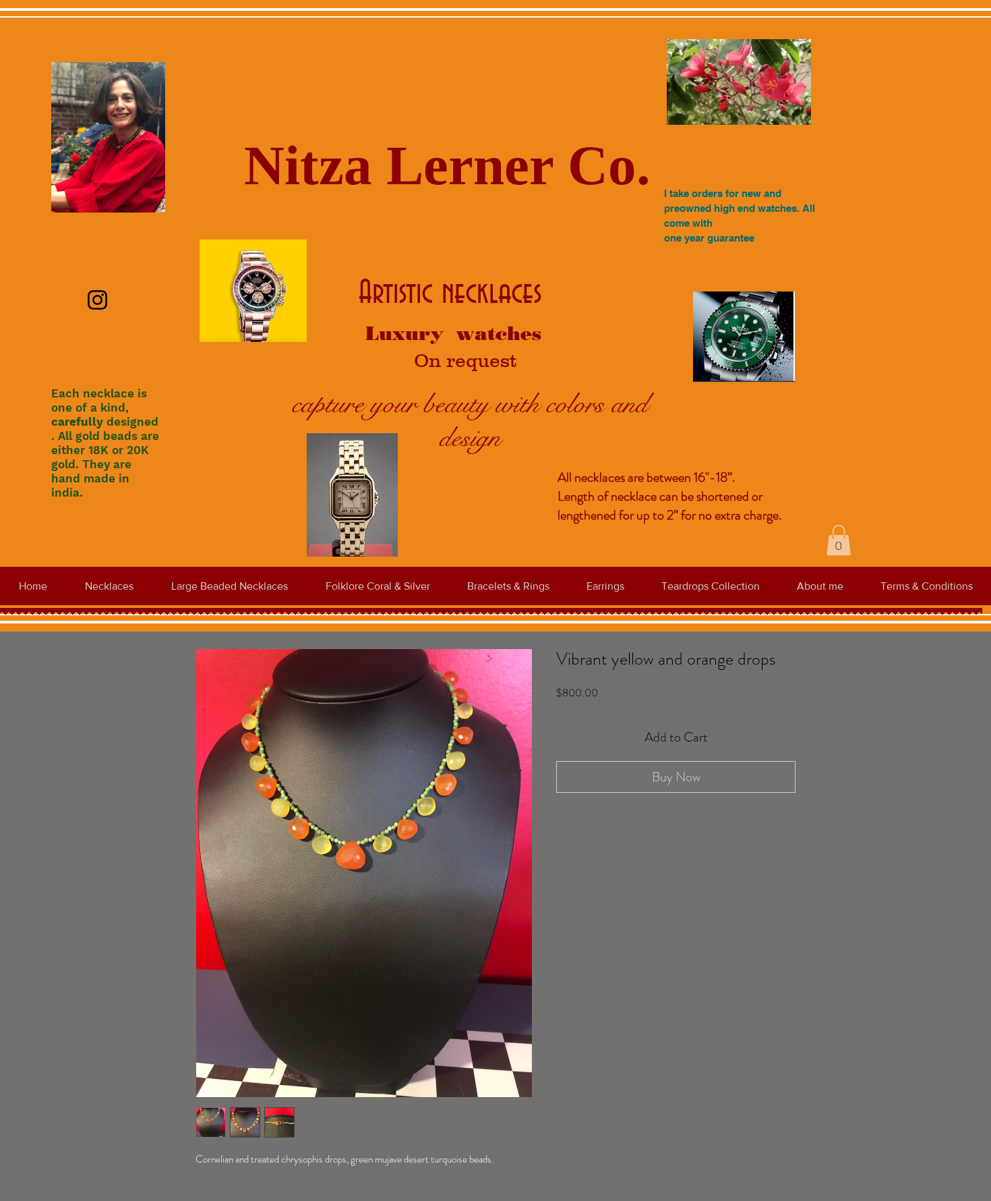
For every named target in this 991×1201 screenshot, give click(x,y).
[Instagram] (97, 300)
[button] (838, 540)
